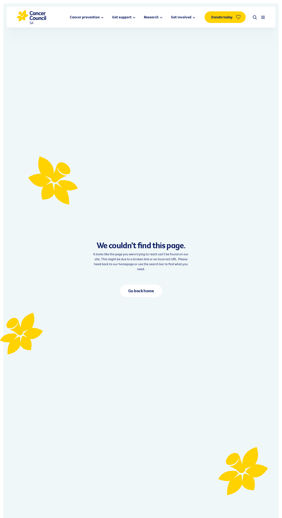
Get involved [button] (181, 17)
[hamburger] (263, 17)
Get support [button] (122, 17)
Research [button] (151, 17)
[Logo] (31, 17)
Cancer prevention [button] (85, 17)
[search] (254, 17)
